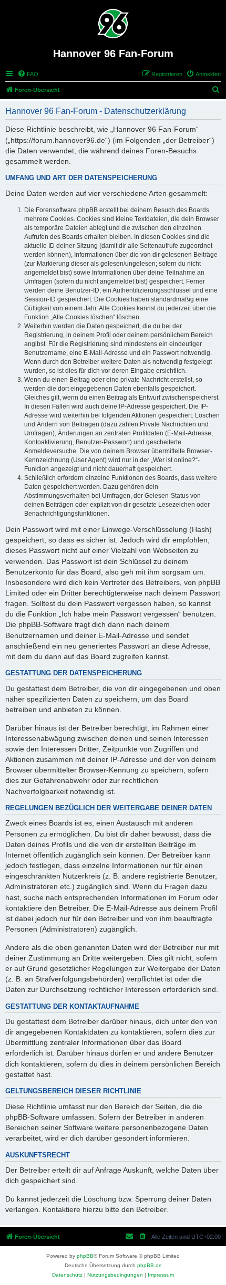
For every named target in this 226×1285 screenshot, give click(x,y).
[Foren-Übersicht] (113, 24)
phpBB (85, 1256)
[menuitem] (27, 74)
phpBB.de (149, 1265)
